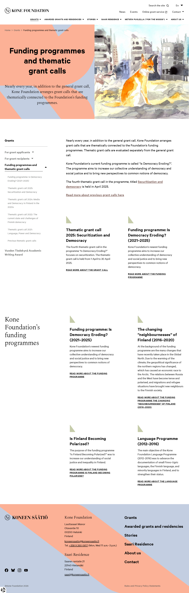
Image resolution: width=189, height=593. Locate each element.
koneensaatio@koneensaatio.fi (82, 541)
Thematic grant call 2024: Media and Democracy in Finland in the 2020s (24, 203)
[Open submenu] (33, 152)
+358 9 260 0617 (78, 545)
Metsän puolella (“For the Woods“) (145, 19)
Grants (34, 19)
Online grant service (154, 11)
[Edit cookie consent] (3, 590)
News (122, 11)
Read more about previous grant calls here (95, 195)
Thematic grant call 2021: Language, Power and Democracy (24, 231)
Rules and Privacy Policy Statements (142, 585)
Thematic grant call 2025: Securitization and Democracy (22, 190)
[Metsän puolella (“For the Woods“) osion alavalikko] (167, 19)
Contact (176, 11)
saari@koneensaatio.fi (77, 574)
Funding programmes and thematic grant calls (21, 167)
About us (176, 19)
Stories (91, 19)
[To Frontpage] (35, 518)
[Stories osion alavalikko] (97, 19)
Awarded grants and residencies (62, 19)
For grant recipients (17, 158)
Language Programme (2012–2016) (158, 441)
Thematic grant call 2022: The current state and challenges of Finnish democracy (23, 218)
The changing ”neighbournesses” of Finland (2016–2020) (157, 334)
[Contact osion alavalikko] (183, 11)
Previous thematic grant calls (22, 240)
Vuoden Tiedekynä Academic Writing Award (23, 252)
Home (7, 30)
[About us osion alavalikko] (183, 19)
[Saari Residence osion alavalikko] (121, 19)
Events (134, 11)
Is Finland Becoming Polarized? (88, 441)
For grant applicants (17, 152)
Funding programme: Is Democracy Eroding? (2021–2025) (25, 178)
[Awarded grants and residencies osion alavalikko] (83, 19)
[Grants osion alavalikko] (40, 19)
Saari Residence (110, 19)
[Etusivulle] (43, 11)
